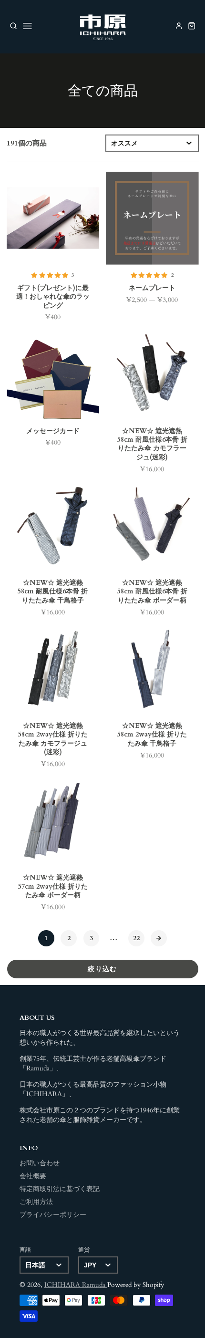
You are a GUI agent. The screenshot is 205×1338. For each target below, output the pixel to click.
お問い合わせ (40, 1163)
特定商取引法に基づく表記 (60, 1189)
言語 (25, 1250)
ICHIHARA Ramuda (75, 1285)
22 (136, 938)
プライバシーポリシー (53, 1215)
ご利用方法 (36, 1202)
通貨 (84, 1250)
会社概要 (33, 1176)
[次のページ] (159, 938)
